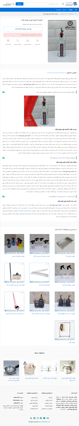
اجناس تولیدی (48, 403)
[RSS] (31, 418)
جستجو (19, 4)
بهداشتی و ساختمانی (47, 409)
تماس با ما (58, 9)
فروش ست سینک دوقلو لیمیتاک (66, 314)
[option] (67, 370)
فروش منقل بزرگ (70, 256)
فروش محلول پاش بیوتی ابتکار (41, 256)
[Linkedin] (41, 418)
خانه (76, 9)
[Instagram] (37, 418)
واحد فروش (8, 3)
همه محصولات (25, 24)
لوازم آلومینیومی (34, 403)
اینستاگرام (17, 211)
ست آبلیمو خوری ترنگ (61, 196)
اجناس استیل (34, 400)
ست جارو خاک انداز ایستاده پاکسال (15, 314)
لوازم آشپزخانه (48, 406)
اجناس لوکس (48, 400)
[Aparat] (47, 418)
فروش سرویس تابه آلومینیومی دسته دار (13, 379)
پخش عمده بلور (62, 92)
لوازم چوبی (35, 406)
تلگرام (25, 211)
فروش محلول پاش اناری (18, 256)
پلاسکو (50, 397)
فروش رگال (72, 342)
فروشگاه (70, 9)
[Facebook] (34, 418)
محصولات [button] (64, 9)
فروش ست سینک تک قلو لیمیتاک (41, 314)
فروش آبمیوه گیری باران (31, 378)
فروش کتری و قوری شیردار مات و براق (68, 379)
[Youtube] (44, 418)
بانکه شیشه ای (61, 158)
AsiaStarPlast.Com (45, 422)
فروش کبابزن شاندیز (44, 285)
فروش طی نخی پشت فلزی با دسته (15, 285)
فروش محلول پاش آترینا (68, 285)
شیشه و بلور (32, 24)
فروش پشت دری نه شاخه (50, 378)
